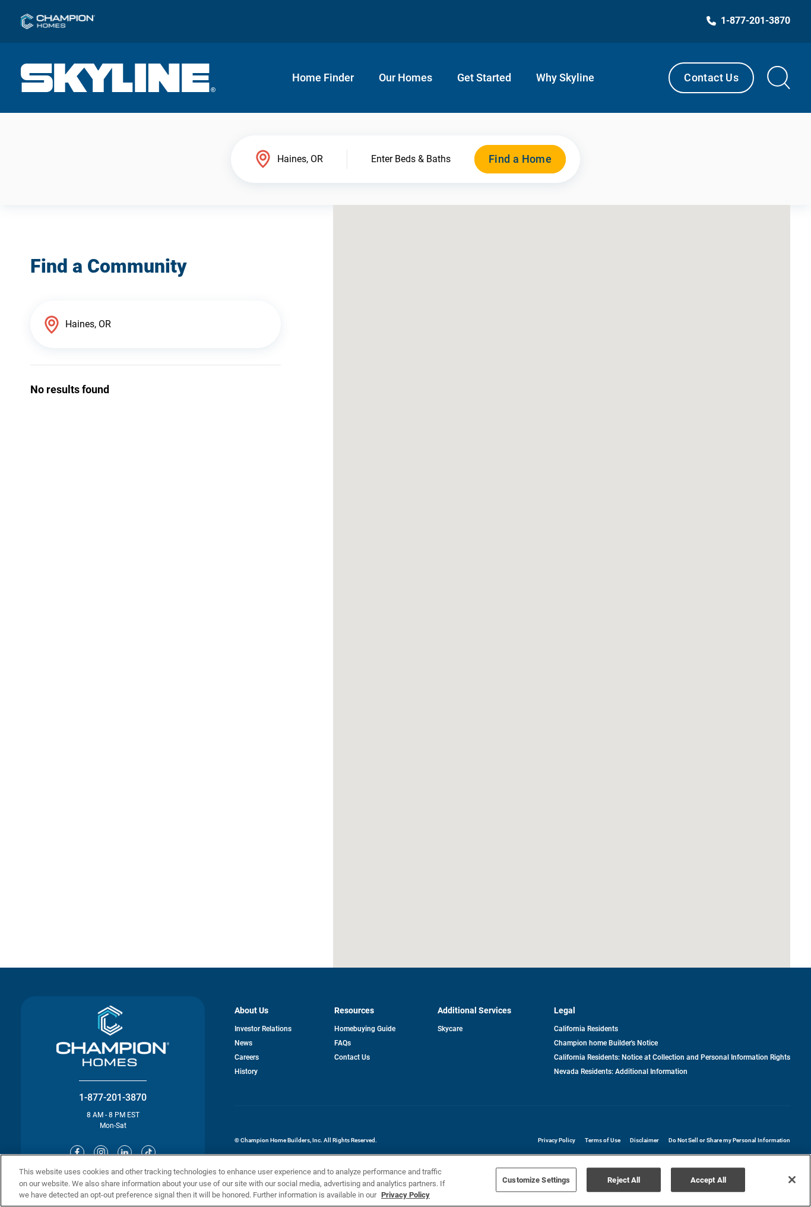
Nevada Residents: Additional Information (621, 1071)
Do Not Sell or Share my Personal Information (729, 1140)
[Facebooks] (77, 1152)
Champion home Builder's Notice (606, 1043)
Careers (247, 1057)
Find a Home (520, 159)
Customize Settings (536, 1179)
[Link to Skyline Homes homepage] (118, 78)
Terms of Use (602, 1140)
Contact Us (711, 77)
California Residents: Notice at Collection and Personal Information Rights (672, 1057)
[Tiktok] (148, 1152)
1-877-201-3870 (113, 1097)
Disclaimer (644, 1140)
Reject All (623, 1179)
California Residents (586, 1029)
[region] (405, 1180)
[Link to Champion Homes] (58, 21)
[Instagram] (101, 1152)
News (243, 1043)
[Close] (792, 1180)
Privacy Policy (556, 1140)
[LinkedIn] (125, 1152)
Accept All (708, 1179)
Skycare (450, 1029)
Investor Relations (263, 1029)
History (246, 1071)
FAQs (342, 1043)
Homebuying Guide (364, 1029)
